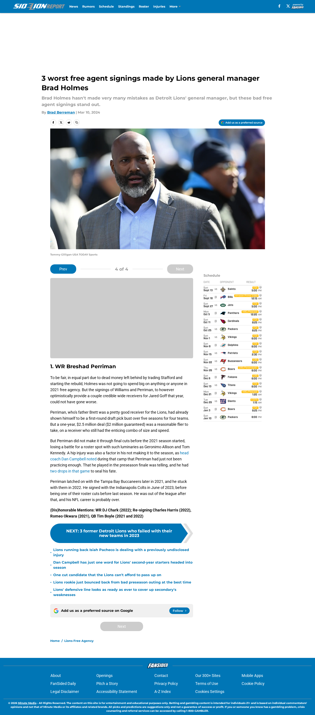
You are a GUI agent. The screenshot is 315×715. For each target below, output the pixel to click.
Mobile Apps (252, 675)
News (73, 6)
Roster (144, 6)
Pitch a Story (107, 683)
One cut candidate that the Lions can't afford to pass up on (107, 575)
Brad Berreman (61, 112)
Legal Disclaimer (64, 691)
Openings (104, 675)
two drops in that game (70, 471)
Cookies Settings (209, 691)
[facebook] (279, 6)
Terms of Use (206, 683)
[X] (288, 6)
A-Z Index (162, 691)
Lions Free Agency (79, 641)
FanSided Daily (63, 683)
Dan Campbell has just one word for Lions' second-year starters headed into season (122, 565)
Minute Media (27, 703)
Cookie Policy (253, 683)
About (55, 675)
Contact (161, 675)
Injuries (159, 6)
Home (55, 641)
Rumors (88, 6)
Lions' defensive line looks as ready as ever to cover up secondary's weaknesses (114, 592)
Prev (63, 269)
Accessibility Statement (116, 691)
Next (180, 269)
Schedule (106, 6)
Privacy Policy (166, 683)
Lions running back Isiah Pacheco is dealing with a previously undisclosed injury (121, 552)
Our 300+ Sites (207, 675)
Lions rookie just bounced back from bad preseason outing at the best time (122, 582)
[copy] (77, 122)
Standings (126, 6)
